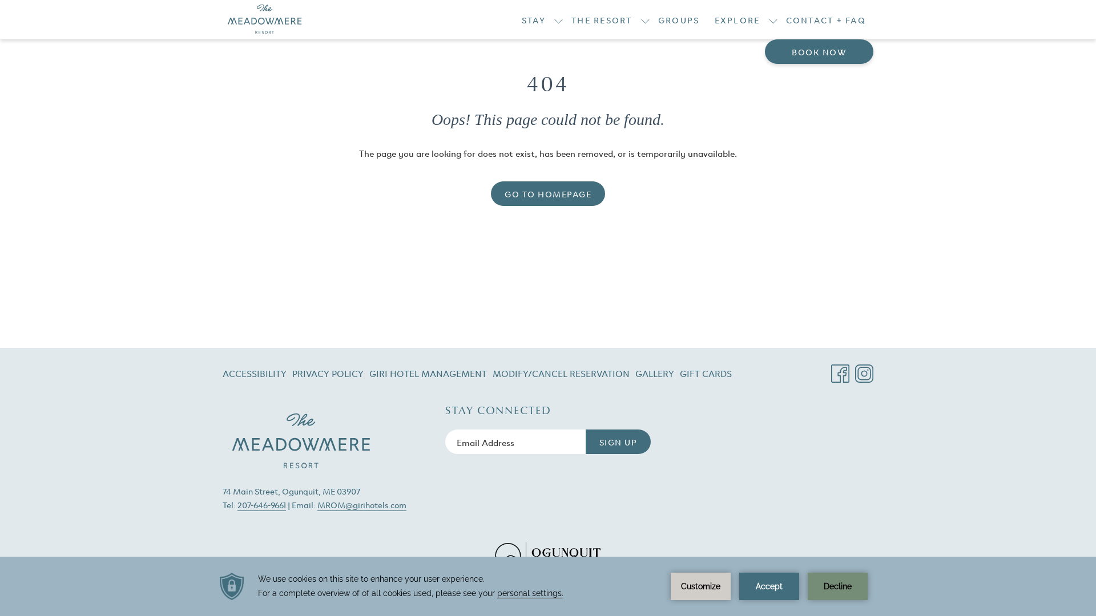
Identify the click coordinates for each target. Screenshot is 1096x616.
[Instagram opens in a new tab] (864, 369)
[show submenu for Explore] (773, 19)
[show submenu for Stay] (558, 19)
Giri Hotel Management (428, 375)
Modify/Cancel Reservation (561, 375)
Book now (819, 52)
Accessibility (255, 373)
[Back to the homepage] (265, 19)
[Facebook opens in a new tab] (840, 369)
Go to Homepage (548, 194)
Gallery (654, 373)
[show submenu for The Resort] (645, 19)
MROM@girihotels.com (361, 504)
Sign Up (618, 442)
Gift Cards (706, 375)
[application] (548, 586)
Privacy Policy (328, 373)
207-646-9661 (261, 504)
